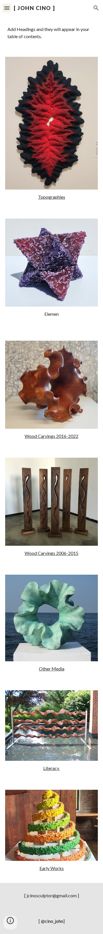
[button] (7, 8)
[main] (51, 197)
